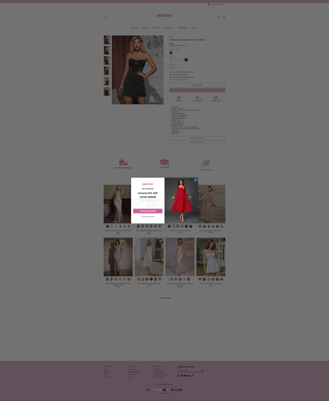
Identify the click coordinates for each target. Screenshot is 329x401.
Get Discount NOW (148, 211)
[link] (148, 184)
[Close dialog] (195, 179)
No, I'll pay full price (147, 217)
